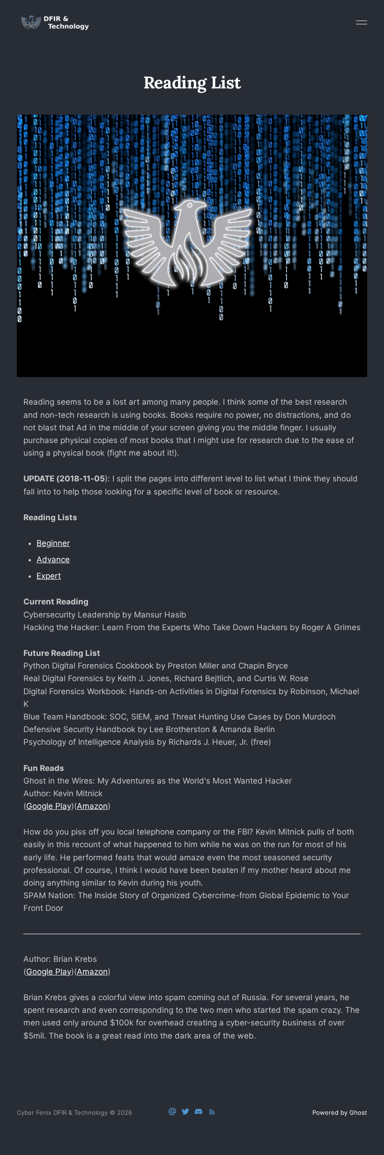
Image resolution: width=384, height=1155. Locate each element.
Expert (49, 576)
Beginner (53, 543)
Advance (53, 559)
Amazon (92, 806)
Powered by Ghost (339, 1112)
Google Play (48, 806)
